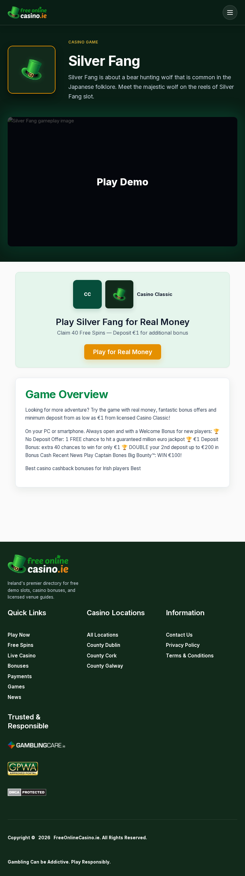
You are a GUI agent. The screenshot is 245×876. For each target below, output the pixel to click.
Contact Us (179, 635)
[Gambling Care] (36, 745)
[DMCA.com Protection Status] (27, 792)
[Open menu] (230, 12)
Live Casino (22, 656)
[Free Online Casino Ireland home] (113, 12)
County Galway (105, 666)
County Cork (102, 656)
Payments (20, 676)
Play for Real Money (122, 352)
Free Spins (20, 645)
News (14, 697)
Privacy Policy (183, 645)
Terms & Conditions (190, 656)
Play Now (19, 635)
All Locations (102, 635)
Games (16, 687)
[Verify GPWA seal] (23, 768)
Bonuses (18, 666)
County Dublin (103, 645)
